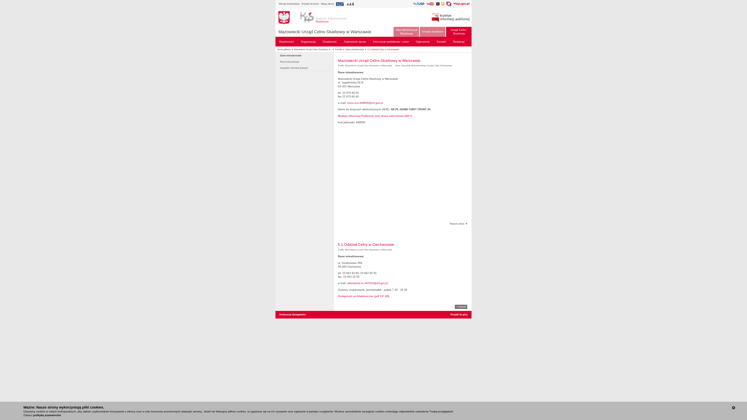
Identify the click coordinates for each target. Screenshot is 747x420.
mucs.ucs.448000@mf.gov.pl (365, 102)
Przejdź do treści (310, 4)
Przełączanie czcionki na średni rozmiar (350, 4)
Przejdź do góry (459, 314)
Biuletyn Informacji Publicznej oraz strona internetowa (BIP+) (375, 115)
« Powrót (461, 306)
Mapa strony (327, 4)
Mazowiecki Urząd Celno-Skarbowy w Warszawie (324, 32)
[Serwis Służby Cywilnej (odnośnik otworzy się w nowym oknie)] (448, 5)
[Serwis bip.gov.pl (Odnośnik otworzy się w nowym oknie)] (461, 4)
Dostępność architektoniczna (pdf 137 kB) (363, 296)
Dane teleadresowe (355, 49)
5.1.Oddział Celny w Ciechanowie (383, 49)
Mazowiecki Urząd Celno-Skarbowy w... (313, 49)
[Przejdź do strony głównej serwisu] (315, 17)
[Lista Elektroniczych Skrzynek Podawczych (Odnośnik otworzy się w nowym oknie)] (418, 4)
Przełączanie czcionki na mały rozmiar (348, 4)
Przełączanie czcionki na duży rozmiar (353, 4)
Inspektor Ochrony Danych (294, 68)
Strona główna (284, 49)
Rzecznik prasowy (289, 61)
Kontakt (338, 49)
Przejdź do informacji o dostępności (340, 4)
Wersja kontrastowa (289, 4)
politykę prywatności (47, 415)
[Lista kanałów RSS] (443, 4)
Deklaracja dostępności (292, 314)
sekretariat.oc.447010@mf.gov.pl (367, 283)
